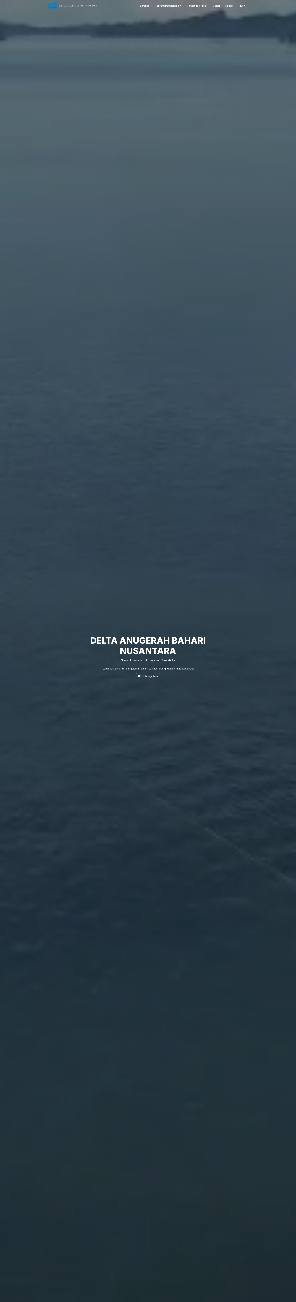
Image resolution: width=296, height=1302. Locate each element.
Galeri (216, 5)
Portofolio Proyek (197, 5)
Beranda (145, 5)
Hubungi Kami (150, 676)
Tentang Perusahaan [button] (167, 5)
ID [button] (241, 5)
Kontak (229, 5)
